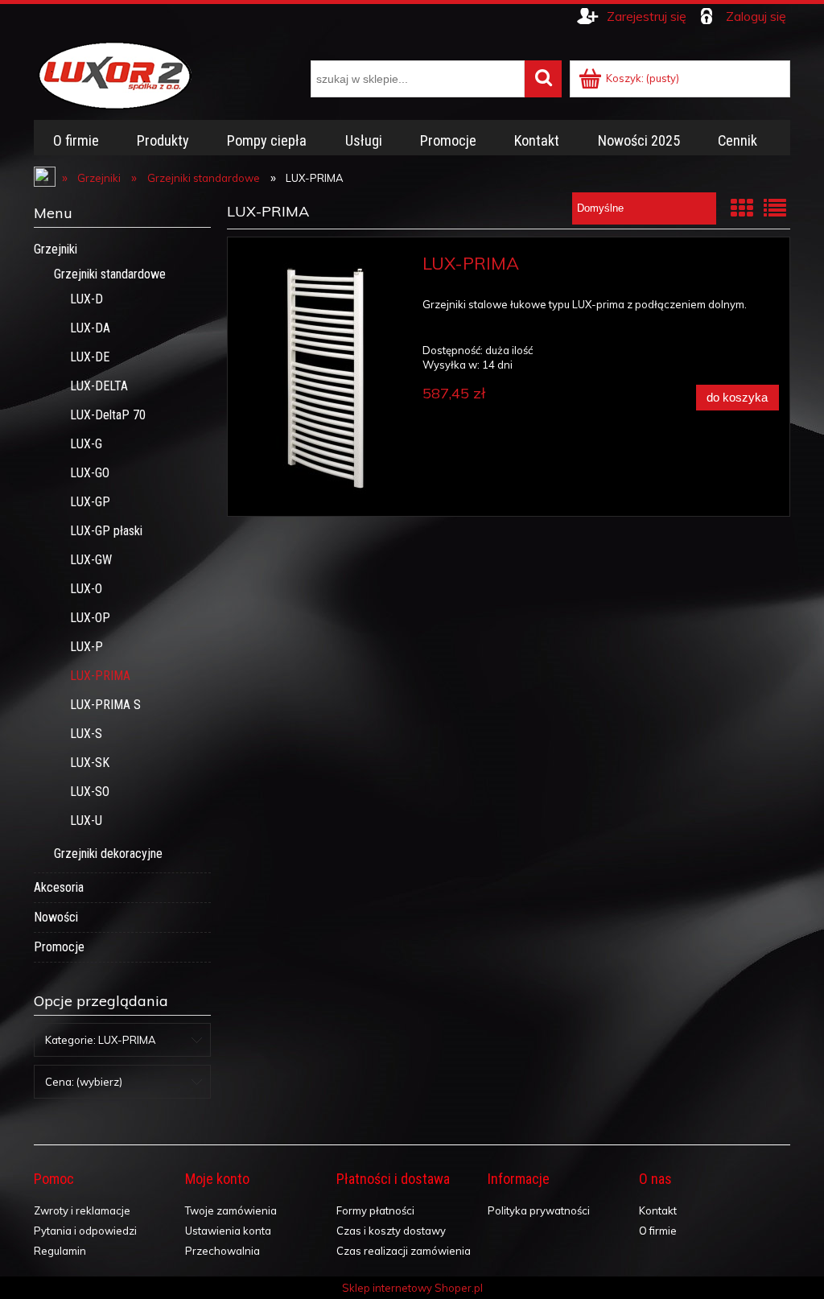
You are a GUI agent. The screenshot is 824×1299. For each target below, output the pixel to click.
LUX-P (86, 646)
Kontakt (658, 1210)
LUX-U (86, 820)
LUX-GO (89, 472)
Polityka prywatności (539, 1210)
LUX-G (86, 444)
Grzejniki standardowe (110, 274)
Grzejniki (55, 249)
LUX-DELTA (99, 386)
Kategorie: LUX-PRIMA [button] (100, 1039)
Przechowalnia (222, 1250)
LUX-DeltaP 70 (108, 415)
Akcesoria (59, 887)
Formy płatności (375, 1210)
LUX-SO (89, 791)
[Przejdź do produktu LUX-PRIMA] (324, 376)
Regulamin (60, 1250)
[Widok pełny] (775, 208)
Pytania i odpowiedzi (85, 1230)
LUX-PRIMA (100, 675)
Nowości (56, 917)
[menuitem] (75, 141)
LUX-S (86, 733)
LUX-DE (89, 357)
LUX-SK (89, 762)
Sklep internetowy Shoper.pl (412, 1287)
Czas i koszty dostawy (391, 1230)
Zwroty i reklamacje (82, 1210)
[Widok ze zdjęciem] (742, 208)
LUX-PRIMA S (105, 704)
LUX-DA (90, 328)
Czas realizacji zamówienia (403, 1250)
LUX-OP (90, 617)
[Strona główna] (114, 73)
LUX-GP (90, 501)
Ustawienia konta (228, 1230)
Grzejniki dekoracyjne (108, 853)
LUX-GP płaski (106, 530)
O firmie (658, 1230)
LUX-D (86, 299)
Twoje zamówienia (231, 1210)
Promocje (59, 947)
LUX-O (86, 588)
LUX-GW (91, 559)
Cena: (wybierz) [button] (83, 1081)
